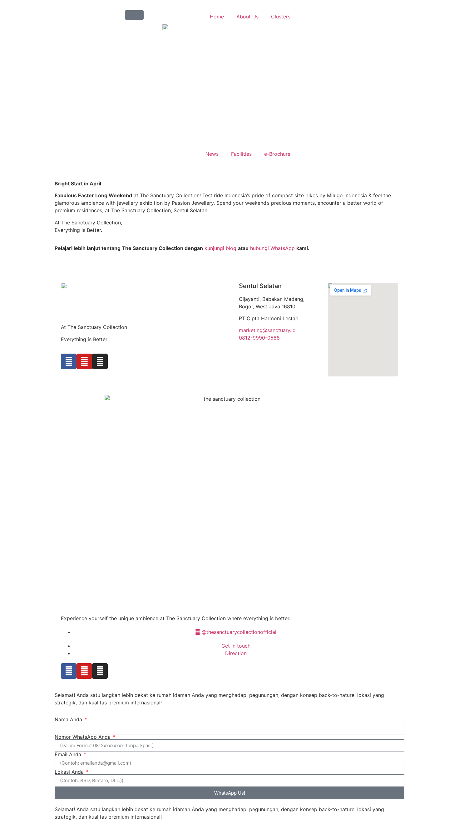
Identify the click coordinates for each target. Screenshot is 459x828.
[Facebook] (68, 361)
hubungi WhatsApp (272, 248)
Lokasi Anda (70, 771)
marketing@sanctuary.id (267, 330)
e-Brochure (277, 154)
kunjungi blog (219, 248)
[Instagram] (100, 361)
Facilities (241, 154)
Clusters (280, 16)
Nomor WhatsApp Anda (83, 736)
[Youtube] (84, 361)
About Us (247, 16)
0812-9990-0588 (259, 338)
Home (217, 16)
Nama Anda (69, 719)
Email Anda (69, 754)
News (212, 154)
